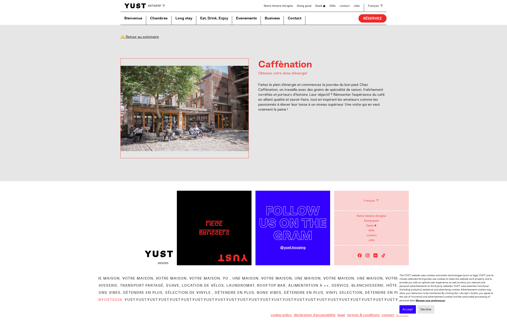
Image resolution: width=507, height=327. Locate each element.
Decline (425, 309)
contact (345, 6)
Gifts (333, 6)
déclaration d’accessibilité (314, 315)
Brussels (214, 232)
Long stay (183, 18)
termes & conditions (363, 315)
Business (272, 18)
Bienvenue (133, 18)
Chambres (159, 18)
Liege (214, 223)
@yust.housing (293, 247)
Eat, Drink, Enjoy (214, 18)
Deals (318, 6)
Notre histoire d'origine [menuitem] (371, 216)
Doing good (304, 6)
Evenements (246, 18)
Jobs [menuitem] (371, 240)
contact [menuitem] (371, 235)
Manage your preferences (430, 300)
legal (341, 315)
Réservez (372, 18)
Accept (407, 309)
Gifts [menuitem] (371, 230)
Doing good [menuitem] (371, 220)
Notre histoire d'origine (278, 6)
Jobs (357, 6)
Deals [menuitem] (370, 225)
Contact (294, 18)
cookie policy (281, 315)
